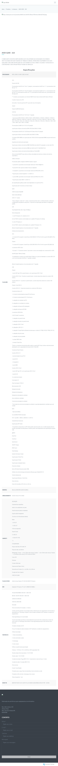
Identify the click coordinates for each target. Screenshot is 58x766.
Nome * (4, 721)
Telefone (4, 733)
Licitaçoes (14, 9)
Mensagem (5, 739)
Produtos (8, 9)
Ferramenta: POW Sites (49, 764)
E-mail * (4, 727)
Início (3, 9)
